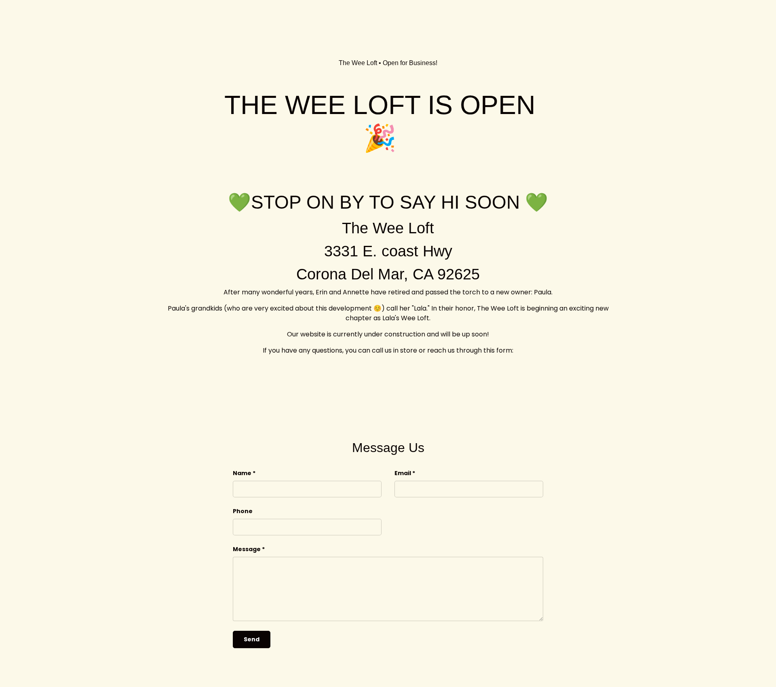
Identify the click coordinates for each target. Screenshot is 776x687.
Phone (243, 511)
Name (242, 473)
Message (247, 549)
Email (402, 473)
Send (251, 639)
